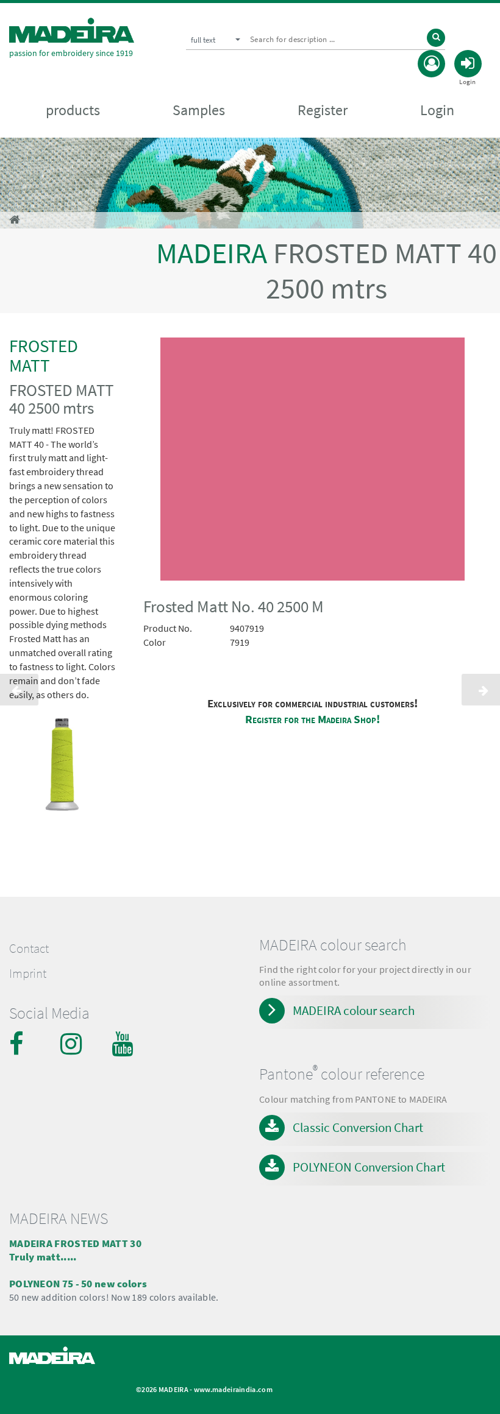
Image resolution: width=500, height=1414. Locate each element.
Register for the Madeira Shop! (312, 719)
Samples (199, 110)
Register (323, 110)
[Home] (71, 30)
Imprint (27, 973)
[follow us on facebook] (21, 1043)
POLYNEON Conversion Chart (369, 1167)
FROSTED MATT (43, 355)
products (73, 110)
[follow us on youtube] (124, 1043)
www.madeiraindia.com (233, 1389)
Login (437, 110)
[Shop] (14, 220)
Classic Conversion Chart (358, 1127)
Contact (29, 948)
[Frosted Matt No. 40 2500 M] (312, 461)
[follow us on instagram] (72, 1043)
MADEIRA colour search (354, 1010)
